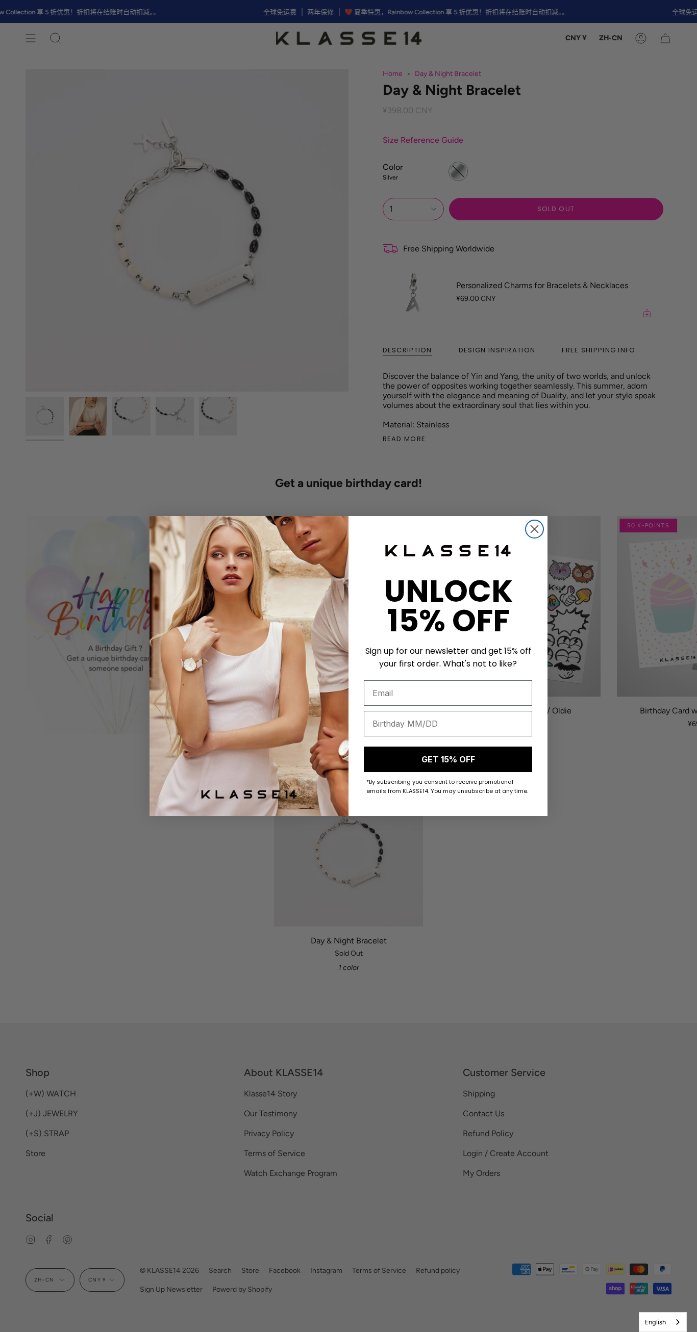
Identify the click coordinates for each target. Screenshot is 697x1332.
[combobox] (663, 1322)
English (655, 1322)
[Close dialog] (534, 529)
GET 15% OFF (448, 759)
